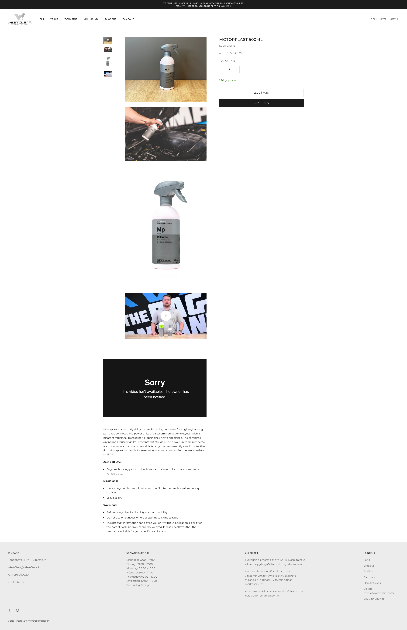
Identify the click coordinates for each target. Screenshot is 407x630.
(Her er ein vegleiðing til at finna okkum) (209, 6)
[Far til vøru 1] (107, 40)
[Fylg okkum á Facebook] (9, 610)
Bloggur (110, 19)
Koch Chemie (227, 46)
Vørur (54, 19)
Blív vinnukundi (374, 598)
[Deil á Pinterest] (236, 53)
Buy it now (261, 102)
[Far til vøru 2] (107, 50)
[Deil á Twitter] (231, 53)
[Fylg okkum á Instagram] (17, 610)
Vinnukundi (91, 19)
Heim (41, 19)
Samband (129, 19)
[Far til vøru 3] (107, 61)
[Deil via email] (240, 53)
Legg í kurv (261, 92)
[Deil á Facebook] (227, 53)
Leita (367, 559)
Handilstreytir (372, 583)
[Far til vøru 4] (107, 74)
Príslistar (369, 571)
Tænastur (71, 19)
